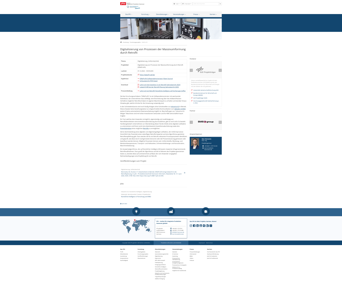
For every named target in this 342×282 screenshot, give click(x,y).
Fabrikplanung (159, 262)
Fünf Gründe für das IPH (213, 251)
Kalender (174, 251)
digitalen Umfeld (179, 109)
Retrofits (146, 128)
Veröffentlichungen (143, 256)
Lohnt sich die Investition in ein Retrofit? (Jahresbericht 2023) (160, 85)
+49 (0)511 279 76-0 (177, 228)
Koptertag (175, 256)
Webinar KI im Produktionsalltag (177, 268)
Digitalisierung (158, 256)
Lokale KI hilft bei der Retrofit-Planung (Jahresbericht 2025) (159, 87)
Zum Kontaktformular (178, 234)
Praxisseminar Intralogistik (179, 265)
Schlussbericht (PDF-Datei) (149, 81)
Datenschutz (209, 243)
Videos (191, 258)
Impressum (202, 243)
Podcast (192, 260)
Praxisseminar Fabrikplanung (176, 259)
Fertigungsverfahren (160, 264)
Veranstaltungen (179, 14)
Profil (121, 251)
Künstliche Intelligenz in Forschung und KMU (136, 197)
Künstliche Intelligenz (160, 266)
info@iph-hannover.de (178, 232)
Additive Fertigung (160, 278)
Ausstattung (123, 256)
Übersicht (157, 251)
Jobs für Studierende (212, 258)
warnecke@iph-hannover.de (209, 148)
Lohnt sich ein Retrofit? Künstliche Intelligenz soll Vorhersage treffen (163, 91)
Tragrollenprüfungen (160, 276)
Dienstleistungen (162, 14)
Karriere (213, 14)
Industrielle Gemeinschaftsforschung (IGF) (205, 90)
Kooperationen (124, 258)
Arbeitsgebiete (141, 251)
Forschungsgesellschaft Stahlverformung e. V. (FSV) (206, 102)
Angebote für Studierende (179, 270)
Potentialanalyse (125, 128)
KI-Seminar (175, 254)
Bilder (191, 256)
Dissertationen (141, 258)
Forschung (145, 14)
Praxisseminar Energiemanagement (177, 262)
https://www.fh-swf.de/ (147, 75)
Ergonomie (158, 258)
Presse (195, 14)
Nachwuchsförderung (213, 254)
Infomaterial (193, 254)
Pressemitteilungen (195, 251)
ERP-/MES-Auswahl (160, 260)
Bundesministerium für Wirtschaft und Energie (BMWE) (205, 94)
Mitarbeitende (124, 254)
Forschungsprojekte (143, 254)
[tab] (153, 172)
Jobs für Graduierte (212, 256)
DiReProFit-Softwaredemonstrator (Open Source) (156, 79)
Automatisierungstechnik (161, 254)
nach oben (124, 203)
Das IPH (128, 14)
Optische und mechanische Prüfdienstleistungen (162, 274)
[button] (136, 211)
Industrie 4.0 (175, 107)
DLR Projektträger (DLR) (200, 98)
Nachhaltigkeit (124, 260)
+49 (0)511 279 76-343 (210, 146)
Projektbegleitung (159, 271)
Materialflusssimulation (161, 269)
